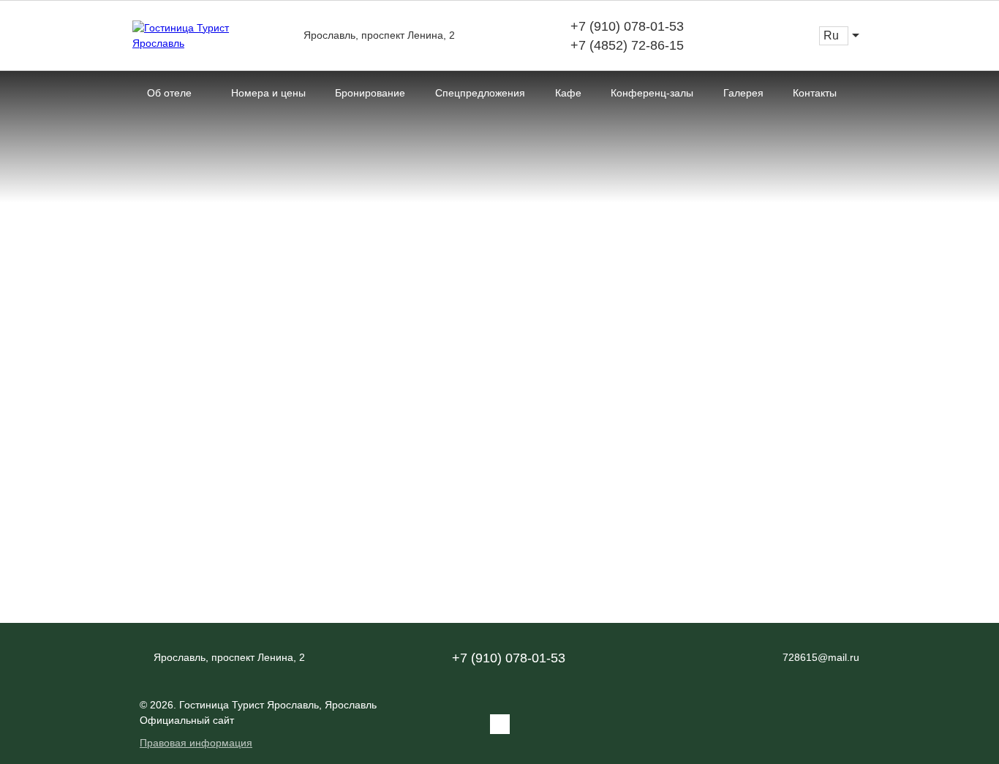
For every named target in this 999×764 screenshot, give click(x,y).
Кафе (568, 93)
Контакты (815, 93)
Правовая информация (196, 743)
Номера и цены (268, 93)
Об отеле (169, 93)
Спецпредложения (480, 93)
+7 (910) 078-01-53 (627, 26)
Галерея (743, 93)
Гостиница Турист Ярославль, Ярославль (278, 705)
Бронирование (370, 93)
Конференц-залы (652, 93)
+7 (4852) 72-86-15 (627, 45)
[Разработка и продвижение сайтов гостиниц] (829, 724)
